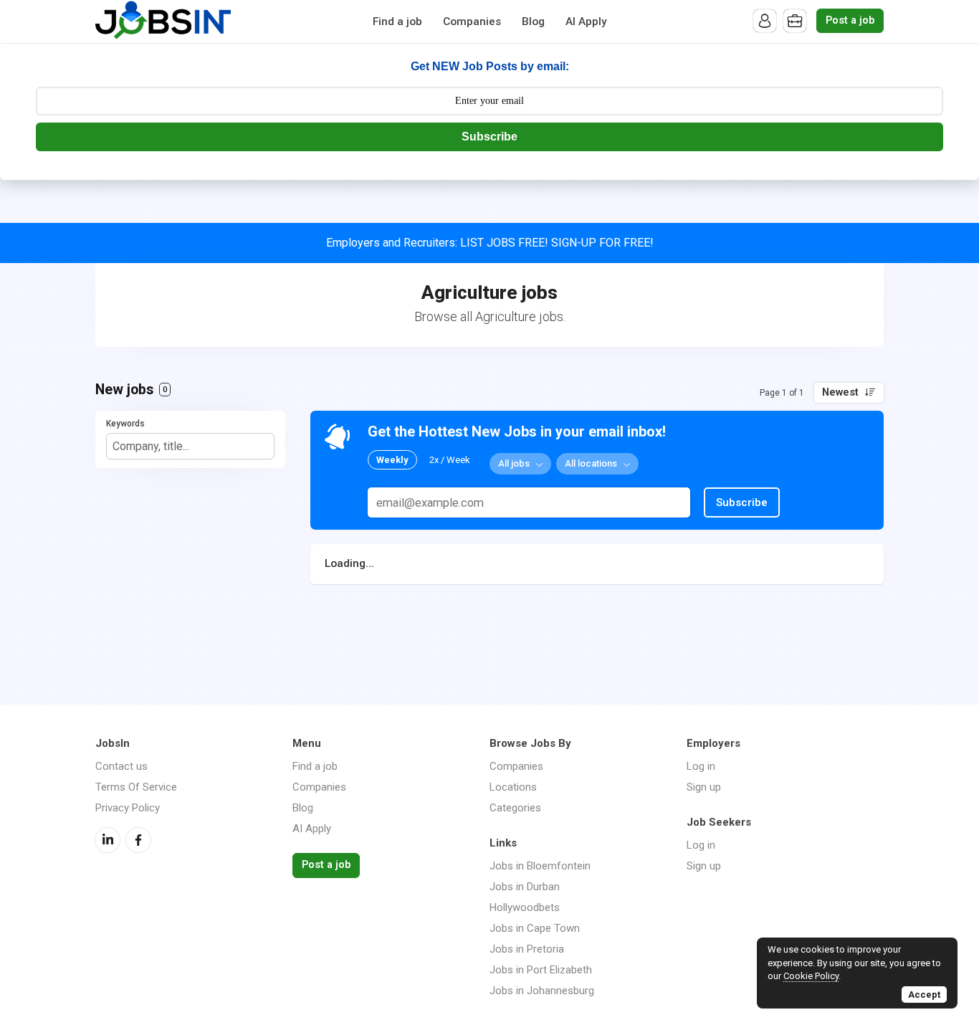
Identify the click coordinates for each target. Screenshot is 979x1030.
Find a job (397, 21)
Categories (515, 807)
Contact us (121, 766)
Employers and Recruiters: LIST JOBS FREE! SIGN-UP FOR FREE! (490, 242)
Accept (924, 994)
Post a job (850, 20)
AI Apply (586, 21)
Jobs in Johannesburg (542, 990)
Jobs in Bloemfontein (540, 865)
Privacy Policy (127, 807)
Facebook (138, 840)
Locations (513, 787)
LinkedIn (107, 840)
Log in (701, 766)
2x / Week (449, 459)
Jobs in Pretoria (527, 949)
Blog (533, 21)
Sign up (704, 787)
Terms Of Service (136, 787)
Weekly (392, 459)
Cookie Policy (811, 976)
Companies (472, 21)
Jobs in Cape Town (535, 928)
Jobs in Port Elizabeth (541, 969)
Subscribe (489, 136)
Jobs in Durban (525, 886)
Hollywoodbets (525, 907)
